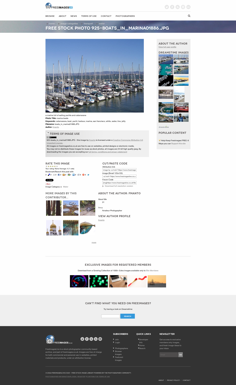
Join (117, 339)
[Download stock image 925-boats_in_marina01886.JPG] (94, 75)
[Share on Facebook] (59, 174)
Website (58, 339)
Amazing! (57, 166)
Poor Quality (49, 166)
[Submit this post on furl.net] (64, 174)
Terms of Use (89, 16)
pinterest (183, 7)
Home (52, 23)
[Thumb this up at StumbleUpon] (83, 174)
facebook (172, 7)
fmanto (56, 127)
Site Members (152, 270)
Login (117, 342)
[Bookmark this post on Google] (69, 174)
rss (178, 7)
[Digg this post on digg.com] (54, 174)
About (62, 16)
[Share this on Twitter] (88, 174)
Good (53, 166)
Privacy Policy (173, 380)
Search (142, 348)
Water (102, 23)
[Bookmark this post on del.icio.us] (49, 174)
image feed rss (96, 339)
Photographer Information (57, 376)
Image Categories (69, 23)
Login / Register (78, 376)
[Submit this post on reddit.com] (78, 174)
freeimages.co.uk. (71, 352)
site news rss (91, 339)
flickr (188, 7)
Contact (106, 16)
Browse (50, 16)
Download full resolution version (119, 186)
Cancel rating (46, 166)
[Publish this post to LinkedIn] (73, 174)
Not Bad (51, 166)
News (74, 16)
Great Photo (55, 166)
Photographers (125, 16)
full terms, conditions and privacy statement (107, 152)
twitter (167, 7)
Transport (88, 23)
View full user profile (167, 47)
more (94, 242)
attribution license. (83, 358)
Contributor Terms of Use (98, 376)
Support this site (178, 143)
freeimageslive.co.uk (59, 5)
